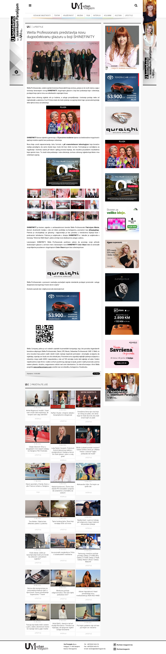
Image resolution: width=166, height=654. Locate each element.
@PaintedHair (94, 230)
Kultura (118, 15)
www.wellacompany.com (42, 367)
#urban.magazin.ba (124, 645)
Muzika (80, 15)
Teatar (57, 15)
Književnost (68, 15)
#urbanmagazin (123, 649)
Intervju (97, 15)
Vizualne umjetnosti (42, 15)
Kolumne (107, 15)
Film (88, 15)
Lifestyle (129, 15)
